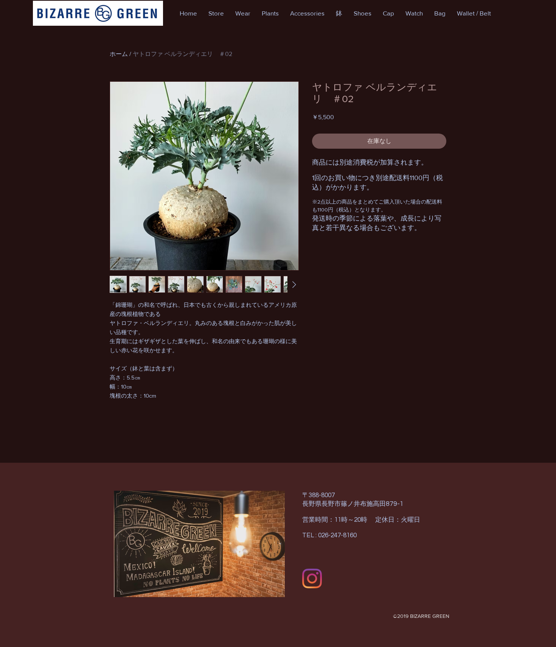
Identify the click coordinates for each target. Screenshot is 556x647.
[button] (216, 13)
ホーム (119, 54)
